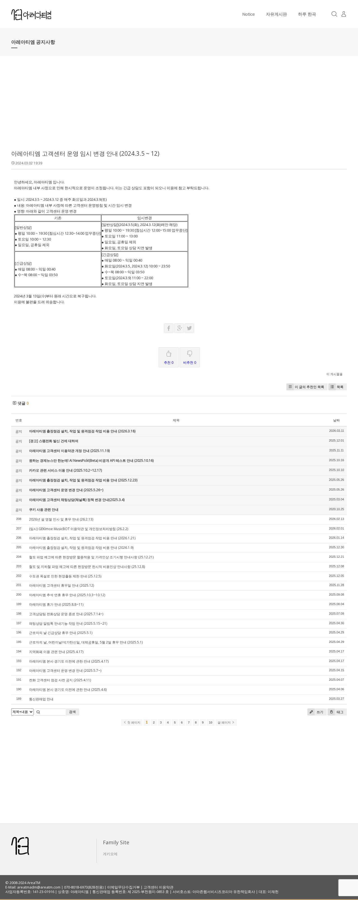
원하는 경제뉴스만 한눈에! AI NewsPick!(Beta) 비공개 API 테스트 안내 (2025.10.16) (91, 460)
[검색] (334, 14)
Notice (248, 14)
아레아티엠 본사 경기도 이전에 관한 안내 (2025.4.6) (68, 689)
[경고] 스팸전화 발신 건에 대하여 (53, 441)
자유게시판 (276, 14)
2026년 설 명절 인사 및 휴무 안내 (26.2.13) (61, 519)
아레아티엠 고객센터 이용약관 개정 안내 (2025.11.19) (69, 450)
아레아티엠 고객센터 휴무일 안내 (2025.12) (61, 585)
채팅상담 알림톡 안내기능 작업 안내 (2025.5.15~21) (68, 623)
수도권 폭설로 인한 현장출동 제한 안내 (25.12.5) (65, 576)
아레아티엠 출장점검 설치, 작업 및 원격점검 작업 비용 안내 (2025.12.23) (83, 480)
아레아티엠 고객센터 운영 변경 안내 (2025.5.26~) (66, 490)
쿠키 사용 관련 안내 (43, 509)
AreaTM (33, 882)
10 (210, 722)
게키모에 (110, 853)
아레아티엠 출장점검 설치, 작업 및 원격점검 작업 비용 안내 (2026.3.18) (82, 431)
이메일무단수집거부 (123, 887)
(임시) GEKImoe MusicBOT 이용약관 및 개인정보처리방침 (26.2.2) (78, 528)
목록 (340, 386)
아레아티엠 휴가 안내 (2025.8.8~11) (56, 604)
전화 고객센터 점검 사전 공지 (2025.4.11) (60, 680)
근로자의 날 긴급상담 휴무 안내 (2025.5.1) (60, 632)
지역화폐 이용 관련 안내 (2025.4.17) (56, 651)
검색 (72, 711)
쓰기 (319, 712)
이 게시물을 (334, 374)
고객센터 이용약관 (158, 887)
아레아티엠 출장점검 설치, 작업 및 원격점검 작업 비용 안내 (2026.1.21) (82, 538)
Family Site (116, 842)
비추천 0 (189, 362)
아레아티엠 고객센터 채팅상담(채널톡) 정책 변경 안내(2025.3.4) (76, 499)
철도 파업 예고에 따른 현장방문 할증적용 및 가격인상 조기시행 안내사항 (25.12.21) (91, 557)
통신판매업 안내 (41, 699)
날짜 (336, 420)
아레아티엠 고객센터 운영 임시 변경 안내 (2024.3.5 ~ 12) (85, 153)
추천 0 (168, 362)
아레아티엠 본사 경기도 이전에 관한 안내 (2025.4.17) (69, 661)
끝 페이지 (225, 722)
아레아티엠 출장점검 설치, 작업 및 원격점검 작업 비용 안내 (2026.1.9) (81, 547)
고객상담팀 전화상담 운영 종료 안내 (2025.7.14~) (66, 614)
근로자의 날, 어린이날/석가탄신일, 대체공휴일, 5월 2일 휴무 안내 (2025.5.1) (86, 642)
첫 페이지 (133, 722)
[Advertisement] (179, 106)
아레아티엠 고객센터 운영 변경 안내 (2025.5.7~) (65, 670)
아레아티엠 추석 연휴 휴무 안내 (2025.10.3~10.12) (67, 595)
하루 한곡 (307, 14)
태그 (339, 712)
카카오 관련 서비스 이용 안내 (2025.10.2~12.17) (65, 470)
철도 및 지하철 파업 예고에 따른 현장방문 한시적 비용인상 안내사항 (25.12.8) (87, 566)
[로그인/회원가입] (344, 14)
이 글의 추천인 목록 (309, 386)
